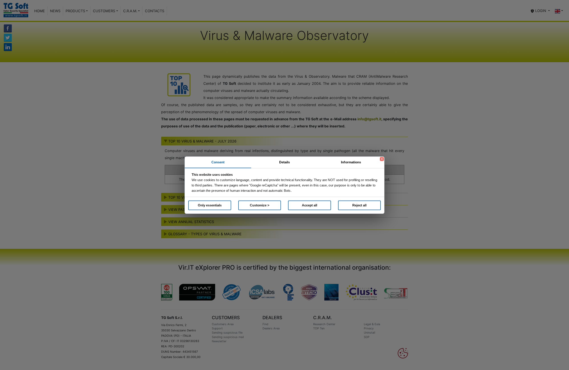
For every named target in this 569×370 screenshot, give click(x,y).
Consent (218, 162)
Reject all (359, 205)
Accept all (309, 205)
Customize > (259, 205)
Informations (351, 162)
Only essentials (210, 205)
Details (284, 162)
